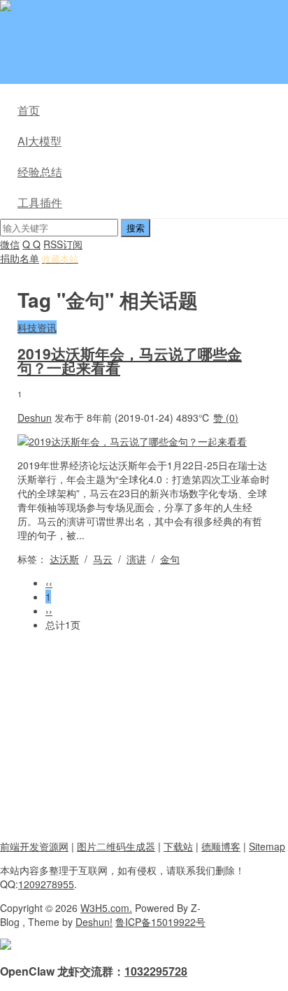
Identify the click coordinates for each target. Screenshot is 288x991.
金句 (170, 559)
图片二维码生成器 (116, 846)
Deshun (34, 418)
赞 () (225, 418)
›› (48, 611)
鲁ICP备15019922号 (160, 922)
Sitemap (267, 846)
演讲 (136, 559)
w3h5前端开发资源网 (149, 7)
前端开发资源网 (34, 846)
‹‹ (48, 583)
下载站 (178, 846)
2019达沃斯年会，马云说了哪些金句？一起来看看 (129, 360)
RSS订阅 (62, 244)
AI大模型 (39, 141)
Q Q (31, 244)
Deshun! (94, 922)
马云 (103, 559)
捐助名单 (19, 258)
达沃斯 (64, 559)
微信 (10, 244)
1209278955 (46, 884)
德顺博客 (220, 846)
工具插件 (39, 202)
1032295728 (155, 971)
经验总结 (39, 172)
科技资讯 (37, 327)
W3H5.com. (106, 908)
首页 (28, 110)
